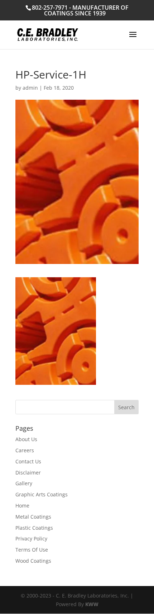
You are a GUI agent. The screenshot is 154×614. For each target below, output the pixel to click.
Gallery (23, 483)
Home (22, 505)
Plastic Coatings (34, 527)
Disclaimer (28, 472)
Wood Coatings (33, 560)
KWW (91, 604)
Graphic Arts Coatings (41, 494)
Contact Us (28, 461)
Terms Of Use (31, 549)
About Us (26, 439)
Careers (24, 450)
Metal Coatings (33, 516)
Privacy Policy (31, 538)
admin (30, 87)
